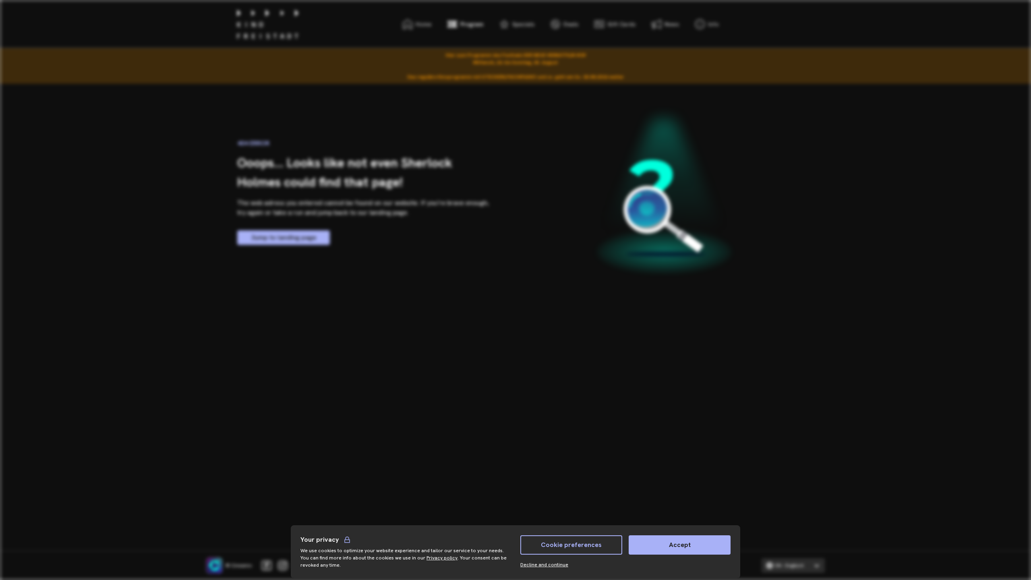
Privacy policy (442, 558)
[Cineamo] (214, 565)
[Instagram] (283, 565)
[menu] (707, 24)
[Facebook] (266, 565)
